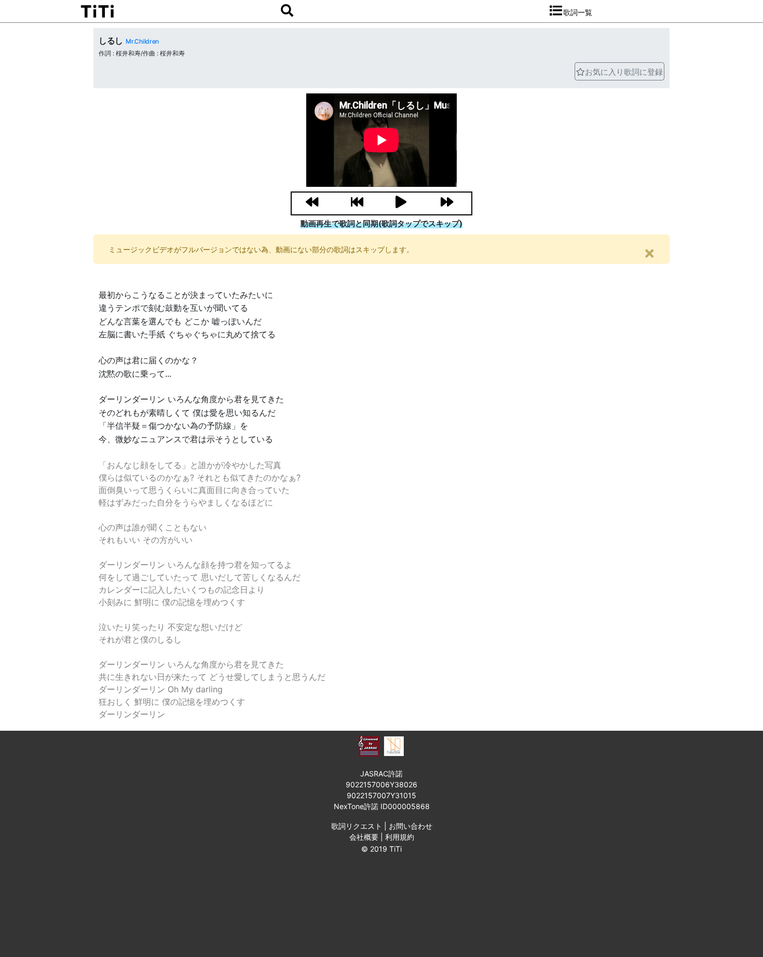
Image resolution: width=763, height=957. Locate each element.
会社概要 (363, 836)
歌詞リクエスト (356, 826)
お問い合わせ (410, 826)
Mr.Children (142, 41)
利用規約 (399, 836)
